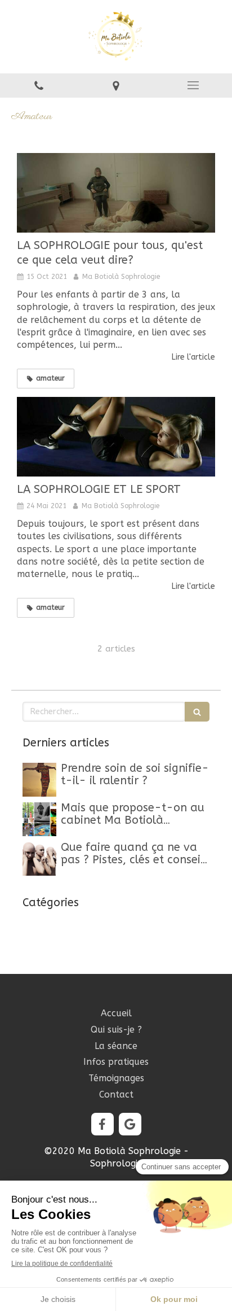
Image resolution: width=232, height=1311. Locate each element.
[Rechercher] (197, 712)
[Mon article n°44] (39, 819)
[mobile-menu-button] (193, 85)
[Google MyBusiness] (130, 1124)
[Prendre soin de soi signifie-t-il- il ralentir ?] (39, 780)
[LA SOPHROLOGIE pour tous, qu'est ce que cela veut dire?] (116, 193)
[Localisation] (115, 85)
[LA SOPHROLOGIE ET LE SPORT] (116, 437)
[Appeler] (38, 85)
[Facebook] (102, 1124)
